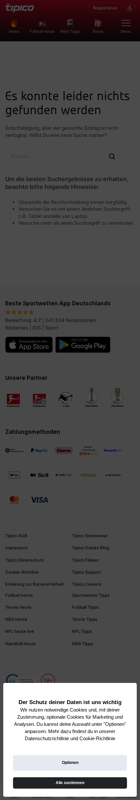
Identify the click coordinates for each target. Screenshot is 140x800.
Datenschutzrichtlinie (47, 738)
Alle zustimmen (70, 782)
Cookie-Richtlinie (97, 738)
